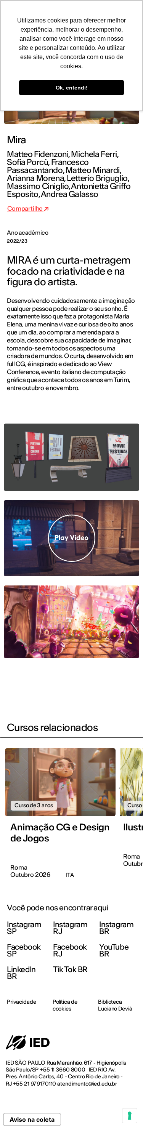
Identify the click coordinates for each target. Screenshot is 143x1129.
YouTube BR (114, 950)
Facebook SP (24, 950)
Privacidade (21, 1001)
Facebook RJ (70, 950)
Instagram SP (24, 928)
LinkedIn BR (21, 972)
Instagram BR (116, 928)
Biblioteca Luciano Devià (115, 1005)
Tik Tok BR (70, 969)
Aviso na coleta (32, 1119)
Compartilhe (25, 208)
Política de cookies (65, 1005)
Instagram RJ (70, 928)
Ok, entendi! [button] (72, 88)
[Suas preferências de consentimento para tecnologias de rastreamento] (129, 1115)
